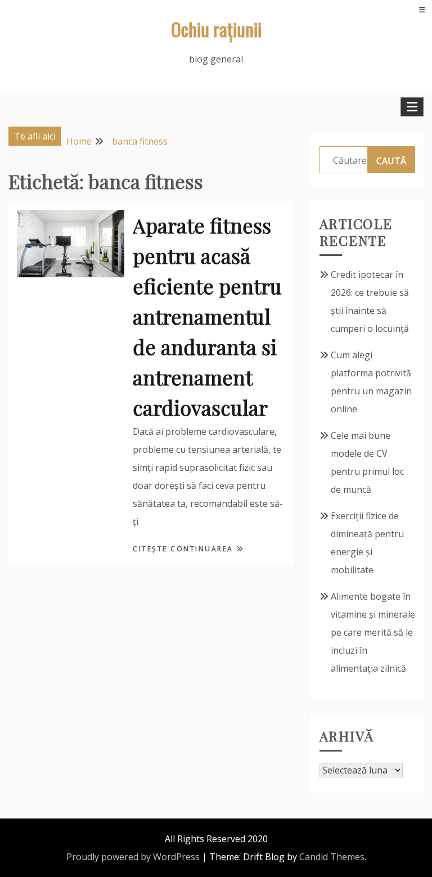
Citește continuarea (184, 549)
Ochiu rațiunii (216, 29)
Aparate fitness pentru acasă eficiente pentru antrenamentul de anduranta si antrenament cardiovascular (207, 316)
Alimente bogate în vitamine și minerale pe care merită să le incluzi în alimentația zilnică (373, 632)
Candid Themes (331, 857)
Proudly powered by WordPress (133, 857)
